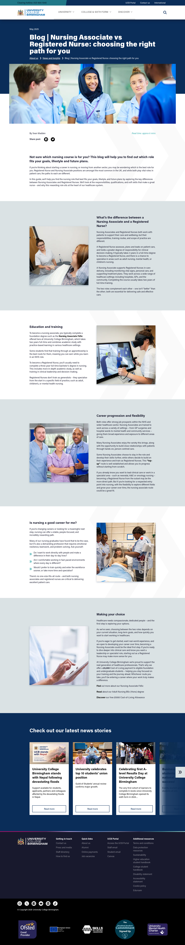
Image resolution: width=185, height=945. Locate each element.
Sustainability (139, 854)
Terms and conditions (143, 843)
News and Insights (51, 58)
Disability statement (142, 874)
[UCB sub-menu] (73, 12)
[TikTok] (55, 903)
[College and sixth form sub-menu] (110, 12)
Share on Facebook (46, 139)
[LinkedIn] (48, 903)
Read (99, 691)
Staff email (112, 847)
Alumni (85, 847)
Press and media (64, 847)
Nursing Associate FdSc (71, 336)
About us (34, 58)
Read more (49, 808)
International (160, 2)
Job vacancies (88, 856)
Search (165, 12)
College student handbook (140, 868)
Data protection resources (140, 849)
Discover (124, 11)
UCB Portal (131, 2)
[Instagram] (19, 903)
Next (180, 772)
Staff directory (62, 851)
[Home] (31, 12)
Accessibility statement (139, 880)
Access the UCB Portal (118, 843)
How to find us (63, 856)
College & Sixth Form (94, 11)
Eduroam (137, 890)
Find (99, 685)
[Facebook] (34, 903)
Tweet (53, 139)
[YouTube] (41, 903)
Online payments (90, 851)
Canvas (110, 856)
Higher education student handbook (141, 861)
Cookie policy (139, 885)
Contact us (145, 2)
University (64, 11)
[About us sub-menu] (131, 12)
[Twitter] (27, 903)
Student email (114, 851)
